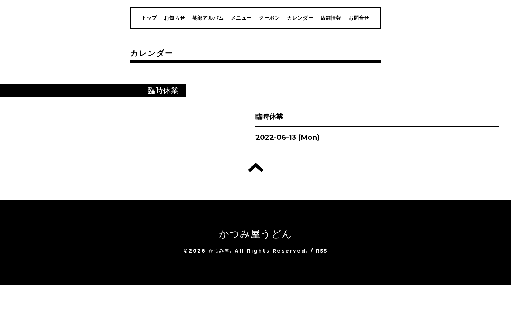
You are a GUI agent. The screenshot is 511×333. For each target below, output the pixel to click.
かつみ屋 (219, 251)
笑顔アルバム (208, 18)
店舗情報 (331, 18)
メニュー (241, 18)
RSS (322, 251)
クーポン (269, 18)
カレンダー (300, 18)
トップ (149, 18)
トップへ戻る (255, 167)
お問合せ (359, 18)
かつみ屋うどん (255, 234)
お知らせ (174, 18)
